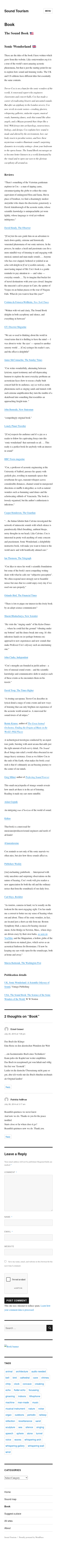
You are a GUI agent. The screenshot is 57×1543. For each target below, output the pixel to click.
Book (7, 1506)
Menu (48, 10)
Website (9, 1246)
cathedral (25, 1377)
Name (8, 1216)
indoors (22, 1396)
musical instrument (15, 1408)
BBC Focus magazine (14, 458)
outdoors (19, 1414)
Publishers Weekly (12, 863)
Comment (10, 1172)
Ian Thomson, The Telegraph (17, 558)
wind (8, 1452)
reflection (10, 1421)
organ (9, 1414)
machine (10, 1402)
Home (7, 1492)
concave (27, 1383)
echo (8, 1390)
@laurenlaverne (11, 843)
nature (31, 1408)
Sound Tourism (16, 10)
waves (17, 1439)
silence (29, 1427)
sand (38, 1421)
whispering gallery (15, 1445)
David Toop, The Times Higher (19, 690)
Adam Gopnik (11, 801)
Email (8, 1231)
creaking (39, 1383)
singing (40, 1427)
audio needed (38, 1371)
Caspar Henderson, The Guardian (20, 512)
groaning (10, 1396)
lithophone (34, 1396)
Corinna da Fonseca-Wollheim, (26, 302)
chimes (45, 1377)
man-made (23, 1402)
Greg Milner (10, 777)
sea (20, 1427)
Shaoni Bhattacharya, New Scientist (21, 615)
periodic (31, 1414)
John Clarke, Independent (16, 657)
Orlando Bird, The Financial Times (20, 595)
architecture (22, 1371)
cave (35, 1377)
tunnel (39, 1433)
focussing (34, 1390)
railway (42, 1414)
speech (9, 1433)
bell (7, 1377)
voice (8, 1439)
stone (30, 1433)
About (7, 1528)
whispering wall (36, 1445)
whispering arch (33, 1439)
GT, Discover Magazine (15, 326)
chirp (8, 1383)
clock (16, 1383)
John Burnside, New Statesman (18, 409)
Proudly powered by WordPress (31, 1537)
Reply (8, 1087)
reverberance (25, 1421)
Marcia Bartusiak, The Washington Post (22, 962)
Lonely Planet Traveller (15, 425)
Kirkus (7, 818)
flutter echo (19, 1390)
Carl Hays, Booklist (13, 896)
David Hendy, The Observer (17, 227)
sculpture (10, 1427)
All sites (8, 1520)
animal (9, 1371)
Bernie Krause (11, 723)
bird (15, 1377)
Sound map (10, 1499)
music (35, 1402)
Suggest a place (12, 1513)
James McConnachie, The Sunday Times (23, 359)
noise (41, 1408)
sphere (20, 1433)
